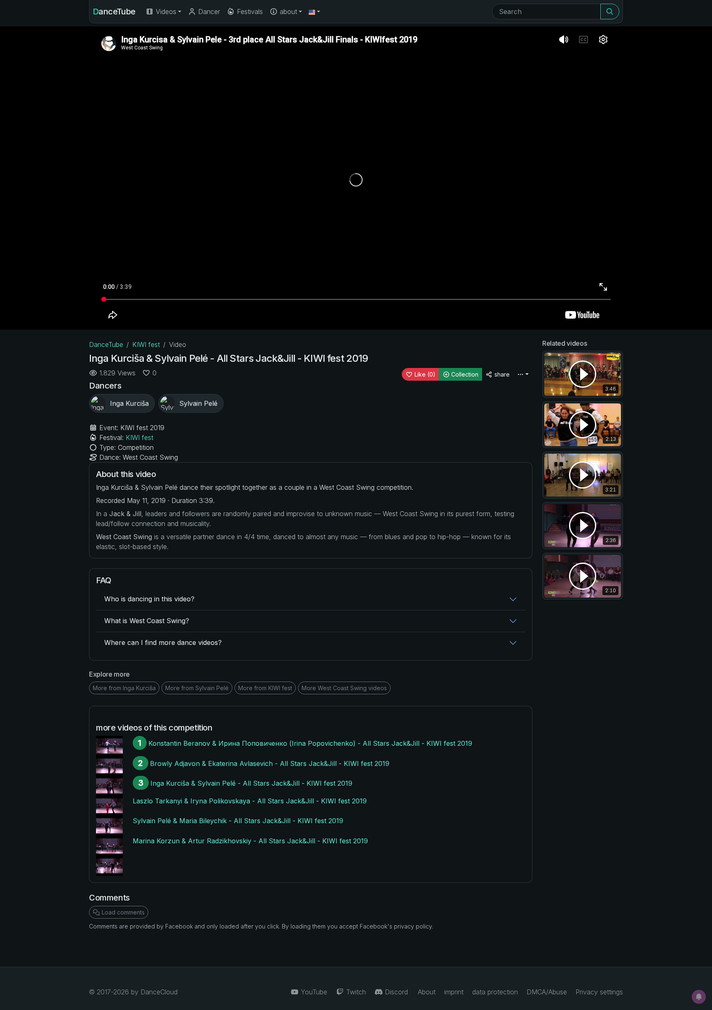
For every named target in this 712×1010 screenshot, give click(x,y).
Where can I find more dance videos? (163, 642)
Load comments (122, 912)
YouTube (313, 992)
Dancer (208, 11)
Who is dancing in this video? (149, 599)
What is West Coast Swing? (146, 621)
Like (424, 374)
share (501, 374)
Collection (464, 374)
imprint (454, 992)
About (427, 992)
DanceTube (114, 11)
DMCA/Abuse (547, 992)
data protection (495, 992)
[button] (314, 11)
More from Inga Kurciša (124, 687)
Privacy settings (599, 992)
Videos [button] (165, 11)
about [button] (287, 11)
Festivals (249, 11)
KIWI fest (146, 344)
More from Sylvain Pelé (197, 687)
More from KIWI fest (265, 687)
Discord (395, 992)
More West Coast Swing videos (344, 687)
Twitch (355, 992)
